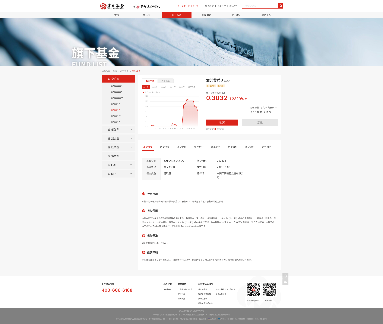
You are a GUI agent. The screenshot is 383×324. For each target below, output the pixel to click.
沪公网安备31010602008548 (244, 319)
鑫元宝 (146, 14)
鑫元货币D (116, 115)
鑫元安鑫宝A (117, 85)
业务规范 (181, 299)
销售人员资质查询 (205, 303)
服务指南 (167, 289)
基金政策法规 (221, 294)
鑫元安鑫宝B (117, 91)
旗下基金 (176, 14)
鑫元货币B (115, 109)
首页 (116, 14)
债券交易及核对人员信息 (225, 289)
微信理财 (209, 6)
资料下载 (181, 294)
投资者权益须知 (204, 294)
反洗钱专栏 (202, 289)
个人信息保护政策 (185, 289)
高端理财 (206, 14)
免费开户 (221, 6)
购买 (222, 122)
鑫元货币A (115, 103)
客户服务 (266, 14)
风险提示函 (202, 299)
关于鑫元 (236, 14)
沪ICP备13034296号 (227, 319)
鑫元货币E (115, 121)
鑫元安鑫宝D (117, 97)
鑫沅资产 (234, 6)
